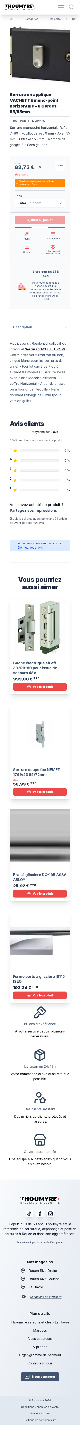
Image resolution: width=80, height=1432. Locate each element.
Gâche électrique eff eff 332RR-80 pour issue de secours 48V (35, 668)
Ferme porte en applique (29, 121)
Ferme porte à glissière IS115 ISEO (39, 979)
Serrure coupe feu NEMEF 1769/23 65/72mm (36, 772)
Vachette (21, 175)
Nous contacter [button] (43, 1376)
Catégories (31, 18)
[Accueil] (11, 19)
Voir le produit (43, 686)
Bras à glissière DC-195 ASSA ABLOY (39, 877)
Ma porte (55, 18)
